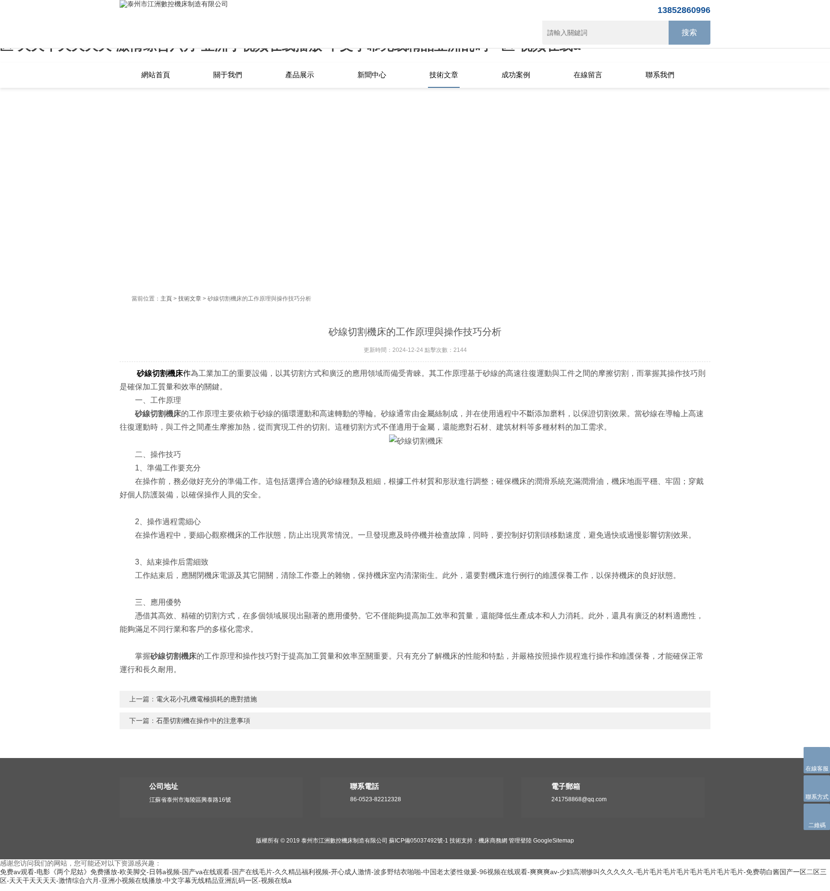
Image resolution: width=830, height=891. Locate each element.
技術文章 (443, 75)
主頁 (166, 298)
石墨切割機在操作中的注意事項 (203, 720)
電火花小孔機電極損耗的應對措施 (206, 699)
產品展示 (299, 75)
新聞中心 (371, 75)
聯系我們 (660, 75)
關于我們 (227, 75)
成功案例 (515, 75)
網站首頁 (155, 75)
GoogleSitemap (553, 840)
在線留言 (588, 75)
